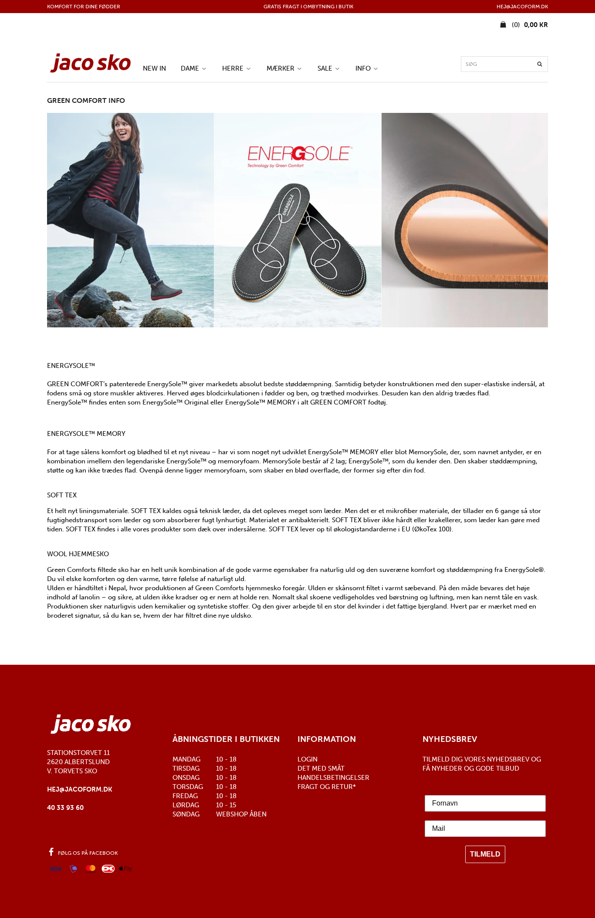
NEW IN (154, 68)
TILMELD (485, 854)
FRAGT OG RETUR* (327, 787)
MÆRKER (281, 68)
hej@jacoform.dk (79, 789)
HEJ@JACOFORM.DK (522, 6)
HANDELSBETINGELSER (333, 778)
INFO (363, 68)
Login (308, 759)
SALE (326, 68)
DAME (191, 68)
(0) (529, 25)
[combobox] (504, 64)
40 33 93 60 (65, 808)
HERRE (233, 68)
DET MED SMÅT (321, 768)
